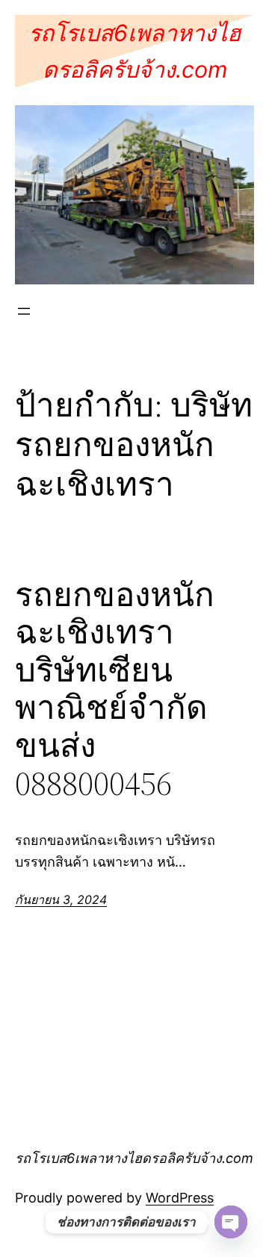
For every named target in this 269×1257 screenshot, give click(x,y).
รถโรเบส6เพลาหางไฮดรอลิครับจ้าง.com (134, 1158)
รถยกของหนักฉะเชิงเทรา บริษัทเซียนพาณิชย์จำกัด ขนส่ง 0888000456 (114, 689)
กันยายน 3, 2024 (61, 899)
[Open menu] (24, 311)
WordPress (180, 1197)
